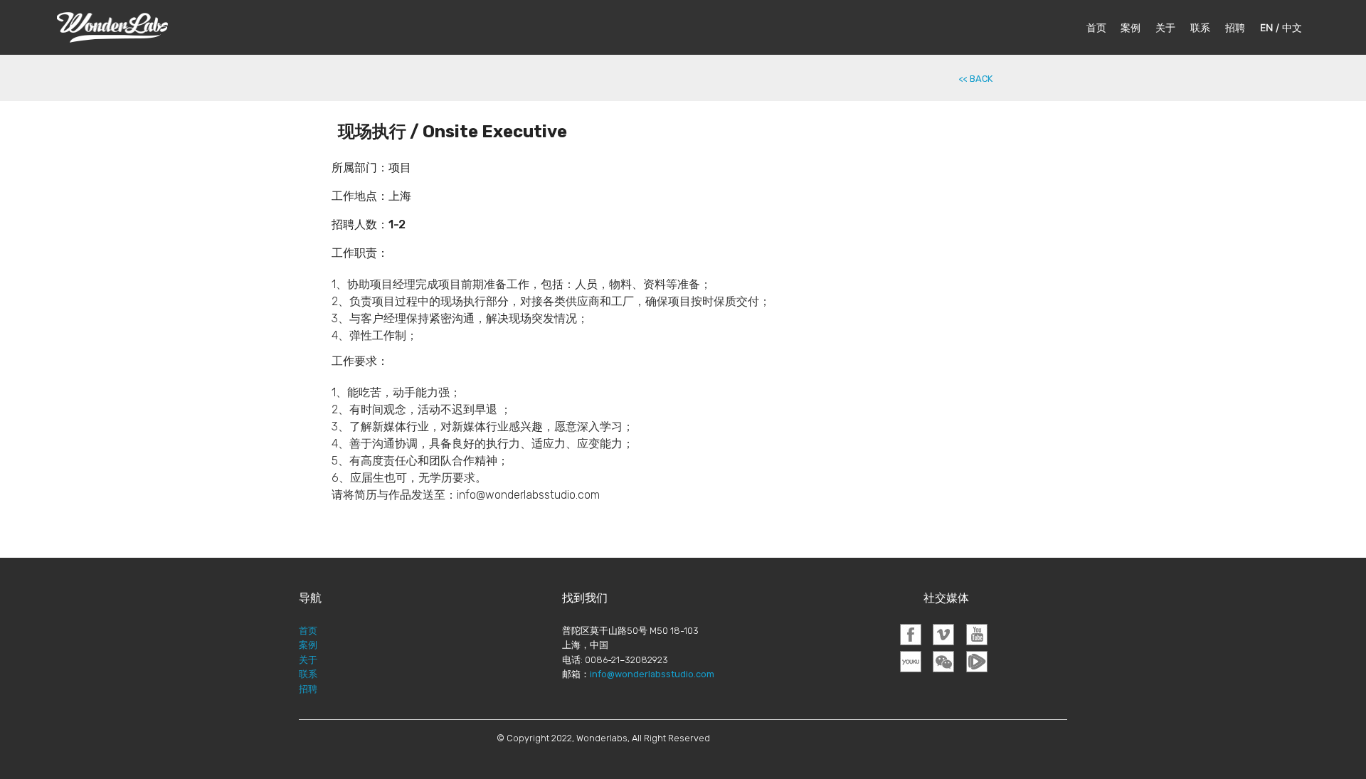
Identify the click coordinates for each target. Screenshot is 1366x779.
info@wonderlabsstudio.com (652, 674)
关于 (1165, 27)
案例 (1130, 27)
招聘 (1235, 27)
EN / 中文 (1281, 27)
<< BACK (975, 78)
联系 (1200, 27)
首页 (1096, 27)
